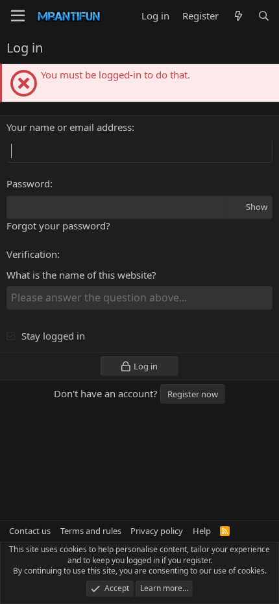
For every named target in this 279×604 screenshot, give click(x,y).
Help (202, 531)
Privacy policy (156, 531)
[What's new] (237, 16)
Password (28, 183)
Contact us (30, 531)
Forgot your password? (58, 225)
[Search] (263, 16)
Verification (31, 254)
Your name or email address (69, 127)
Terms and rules (90, 531)
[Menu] (18, 16)
